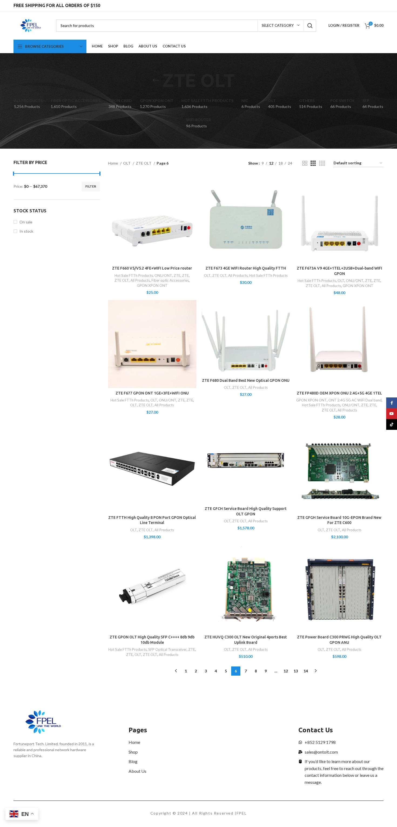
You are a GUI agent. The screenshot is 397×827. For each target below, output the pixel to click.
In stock (26, 231)
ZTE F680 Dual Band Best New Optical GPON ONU (246, 380)
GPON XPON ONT (152, 285)
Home (113, 163)
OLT (127, 163)
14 (306, 671)
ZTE (177, 275)
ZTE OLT (144, 163)
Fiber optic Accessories (170, 280)
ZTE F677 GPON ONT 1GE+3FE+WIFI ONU (152, 393)
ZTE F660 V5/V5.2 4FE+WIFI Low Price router (152, 268)
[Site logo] (31, 25)
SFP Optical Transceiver (167, 649)
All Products (140, 280)
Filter (90, 186)
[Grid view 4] (322, 163)
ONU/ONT (163, 275)
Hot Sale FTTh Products (134, 275)
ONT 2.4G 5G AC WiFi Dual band (355, 400)
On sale (25, 222)
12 (286, 671)
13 (296, 671)
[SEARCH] (310, 25)
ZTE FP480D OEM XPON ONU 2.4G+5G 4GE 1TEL (339, 393)
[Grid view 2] (304, 163)
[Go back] (156, 80)
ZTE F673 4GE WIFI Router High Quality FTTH (246, 268)
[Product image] (152, 219)
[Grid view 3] (313, 163)
